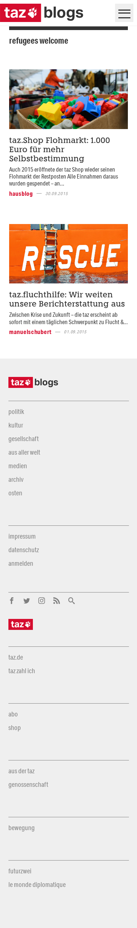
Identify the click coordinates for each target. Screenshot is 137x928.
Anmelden (20, 563)
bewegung (21, 828)
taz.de (15, 657)
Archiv (15, 479)
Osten (15, 493)
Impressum (22, 536)
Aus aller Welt (24, 452)
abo (13, 714)
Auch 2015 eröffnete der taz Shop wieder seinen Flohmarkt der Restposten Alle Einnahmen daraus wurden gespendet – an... (63, 176)
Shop (14, 727)
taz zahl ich (21, 671)
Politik (16, 411)
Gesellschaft (23, 438)
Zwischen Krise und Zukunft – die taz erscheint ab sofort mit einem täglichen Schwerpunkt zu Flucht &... (68, 318)
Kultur (15, 425)
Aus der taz (21, 771)
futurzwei (19, 871)
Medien (17, 466)
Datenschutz (23, 550)
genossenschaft (28, 784)
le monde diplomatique (37, 884)
